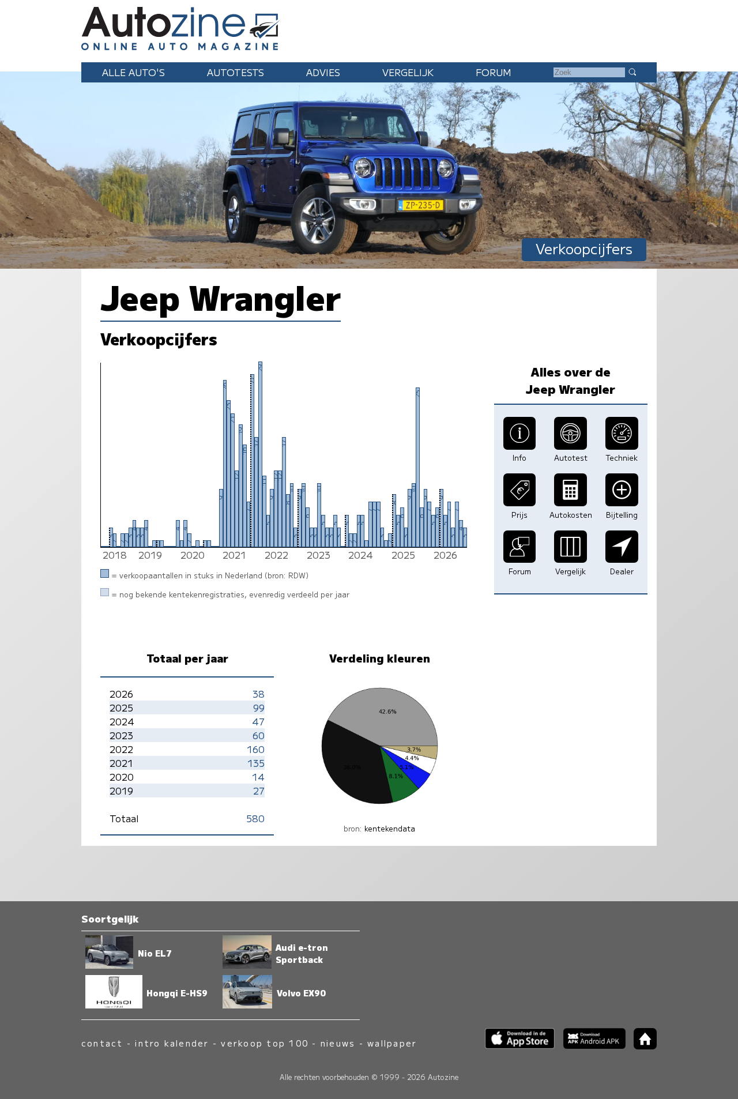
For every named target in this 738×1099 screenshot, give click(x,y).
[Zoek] (632, 71)
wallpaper (392, 1043)
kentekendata (389, 828)
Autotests (235, 72)
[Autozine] (369, 26)
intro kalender (172, 1043)
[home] (641, 1046)
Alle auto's (133, 72)
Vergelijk (408, 72)
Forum (493, 72)
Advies (323, 72)
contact (102, 1043)
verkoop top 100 (264, 1043)
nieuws (338, 1043)
